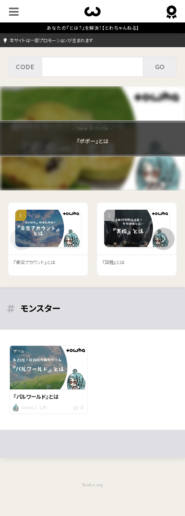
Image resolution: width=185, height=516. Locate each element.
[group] (92, 138)
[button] (163, 239)
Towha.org (92, 484)
